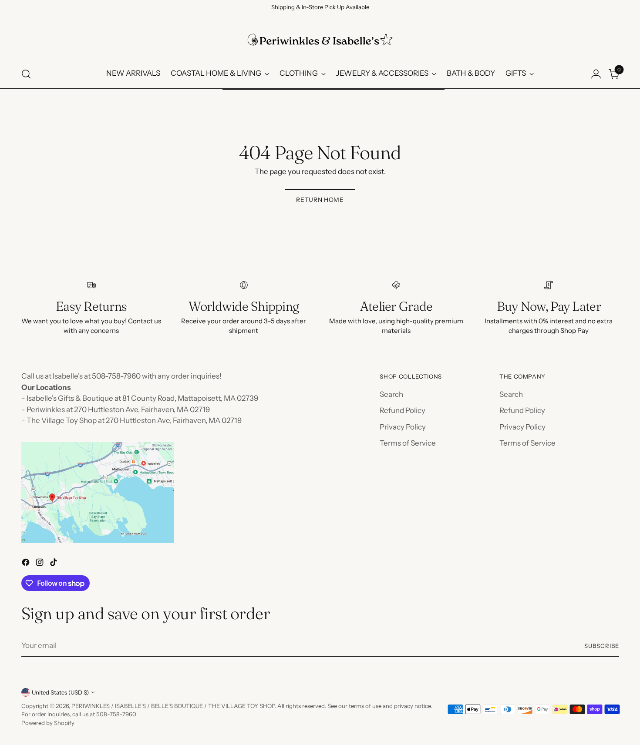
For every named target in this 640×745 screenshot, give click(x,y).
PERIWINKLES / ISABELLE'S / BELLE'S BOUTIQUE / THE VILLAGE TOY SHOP (173, 705)
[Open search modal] (26, 74)
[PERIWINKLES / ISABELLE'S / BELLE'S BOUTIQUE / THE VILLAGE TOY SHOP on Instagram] (40, 564)
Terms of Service (408, 443)
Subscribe (601, 645)
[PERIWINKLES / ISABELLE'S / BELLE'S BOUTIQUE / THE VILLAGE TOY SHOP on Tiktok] (54, 564)
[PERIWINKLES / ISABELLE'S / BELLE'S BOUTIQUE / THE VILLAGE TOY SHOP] (320, 39)
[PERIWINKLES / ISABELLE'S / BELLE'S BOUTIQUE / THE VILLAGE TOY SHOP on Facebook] (26, 564)
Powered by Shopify (47, 722)
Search (391, 394)
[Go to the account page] (596, 74)
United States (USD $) (60, 692)
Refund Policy (402, 410)
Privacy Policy (403, 427)
